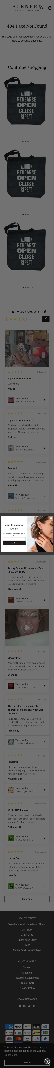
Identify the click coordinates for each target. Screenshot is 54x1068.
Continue (14, 543)
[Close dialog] (51, 518)
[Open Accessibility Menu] (47, 1061)
